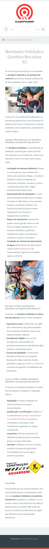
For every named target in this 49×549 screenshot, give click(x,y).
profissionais (24, 248)
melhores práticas (33, 363)
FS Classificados (14, 539)
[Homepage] (24, 14)
